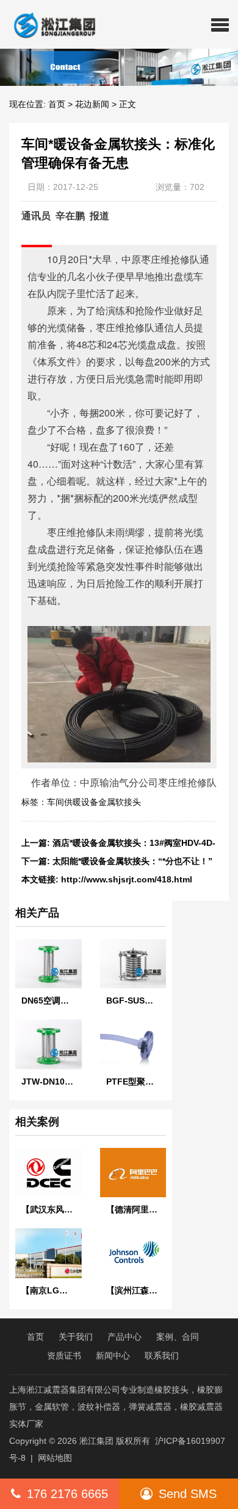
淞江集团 (96, 1441)
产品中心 (124, 1337)
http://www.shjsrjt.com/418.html (126, 879)
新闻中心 (113, 1355)
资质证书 (64, 1355)
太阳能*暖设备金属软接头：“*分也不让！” (132, 861)
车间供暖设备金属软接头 (94, 802)
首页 (56, 104)
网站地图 (55, 1458)
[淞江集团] (49, 24)
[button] (220, 24)
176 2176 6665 (67, 1493)
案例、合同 (177, 1337)
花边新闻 (92, 104)
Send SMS (188, 1493)
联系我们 (162, 1355)
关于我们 (76, 1337)
